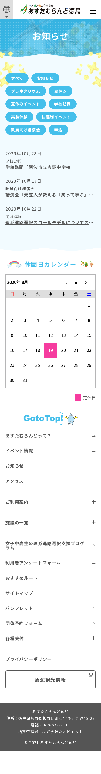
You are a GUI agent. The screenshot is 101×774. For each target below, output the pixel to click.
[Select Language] (6, 9)
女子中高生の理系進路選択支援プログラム (45, 545)
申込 (58, 129)
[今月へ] (76, 282)
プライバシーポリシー (28, 659)
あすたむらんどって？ (28, 435)
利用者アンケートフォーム (33, 562)
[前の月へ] (63, 282)
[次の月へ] (89, 282)
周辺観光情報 (50, 679)
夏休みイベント (25, 104)
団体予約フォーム (24, 623)
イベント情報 (19, 450)
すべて (17, 78)
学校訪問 (62, 104)
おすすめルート (21, 578)
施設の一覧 (17, 522)
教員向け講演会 (25, 129)
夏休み (60, 91)
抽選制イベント (56, 117)
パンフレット (19, 608)
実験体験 (19, 117)
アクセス (14, 481)
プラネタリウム (25, 91)
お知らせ (45, 78)
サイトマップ (19, 593)
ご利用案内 (17, 502)
